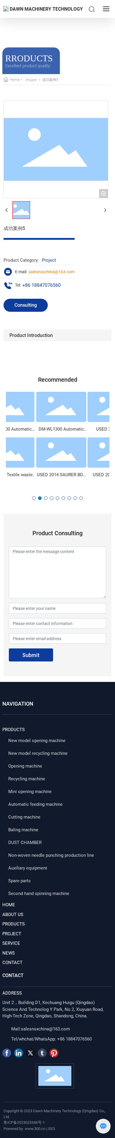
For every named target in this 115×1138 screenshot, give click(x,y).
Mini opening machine (30, 791)
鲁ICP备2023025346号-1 (24, 1122)
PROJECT (11, 933)
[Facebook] (6, 1053)
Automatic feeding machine (35, 804)
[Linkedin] (18, 1053)
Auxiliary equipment (27, 868)
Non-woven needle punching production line (51, 855)
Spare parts (19, 880)
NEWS (8, 953)
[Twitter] (30, 1053)
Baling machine (23, 829)
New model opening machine (36, 740)
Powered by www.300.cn (24, 1128)
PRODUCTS (13, 924)
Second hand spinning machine (38, 893)
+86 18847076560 (41, 285)
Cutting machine (24, 817)
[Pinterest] (54, 1053)
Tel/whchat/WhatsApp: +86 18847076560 (51, 1039)
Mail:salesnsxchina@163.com (40, 1029)
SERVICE (11, 943)
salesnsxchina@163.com (52, 271)
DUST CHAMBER (25, 842)
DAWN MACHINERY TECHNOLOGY (46, 9)
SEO (51, 1128)
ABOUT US (12, 914)
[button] (34, 498)
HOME (8, 904)
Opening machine (25, 766)
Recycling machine (26, 778)
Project (31, 80)
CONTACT (12, 962)
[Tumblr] (42, 1053)
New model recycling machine (38, 753)
